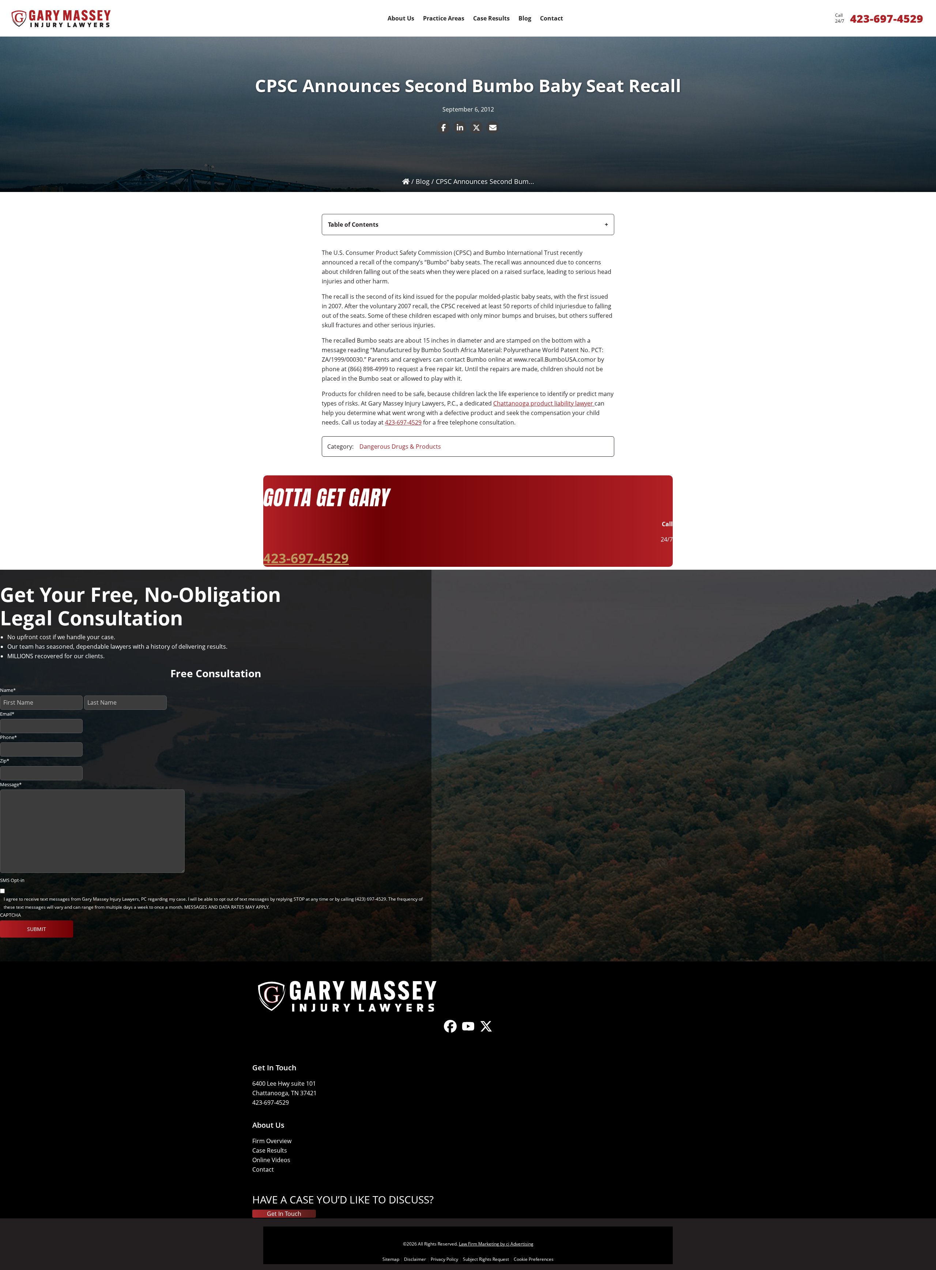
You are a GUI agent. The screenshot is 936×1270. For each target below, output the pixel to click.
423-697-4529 (403, 422)
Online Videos (271, 1160)
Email (7, 714)
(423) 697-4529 (370, 899)
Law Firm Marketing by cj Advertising (496, 1244)
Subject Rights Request (486, 1259)
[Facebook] (450, 1032)
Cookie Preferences (534, 1259)
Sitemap (390, 1259)
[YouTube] (468, 1032)
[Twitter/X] (486, 1032)
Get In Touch (284, 1214)
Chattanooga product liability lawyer (544, 403)
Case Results (269, 1150)
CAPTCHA (10, 915)
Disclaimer (415, 1259)
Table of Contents (353, 225)
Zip (4, 760)
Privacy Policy (444, 1259)
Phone (8, 737)
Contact (263, 1169)
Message (11, 784)
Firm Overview (271, 1141)
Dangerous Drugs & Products (400, 446)
